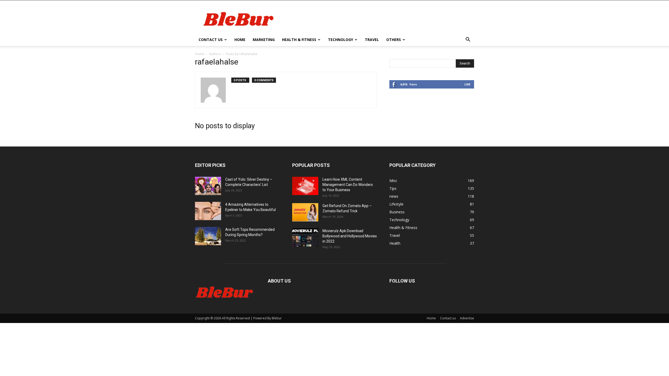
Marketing (264, 39)
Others (393, 39)
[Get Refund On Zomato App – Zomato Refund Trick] (305, 212)
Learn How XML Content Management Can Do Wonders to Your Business (347, 184)
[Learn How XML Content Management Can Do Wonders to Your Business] (305, 186)
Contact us (211, 39)
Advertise (467, 318)
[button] (468, 40)
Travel (372, 39)
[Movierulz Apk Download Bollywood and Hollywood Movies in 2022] (305, 237)
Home (239, 39)
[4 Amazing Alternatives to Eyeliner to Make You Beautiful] (208, 211)
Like (467, 84)
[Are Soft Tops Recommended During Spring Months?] (208, 236)
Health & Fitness (299, 39)
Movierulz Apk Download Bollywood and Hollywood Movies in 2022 (349, 236)
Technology (340, 39)
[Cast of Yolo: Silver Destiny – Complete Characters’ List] (208, 186)
